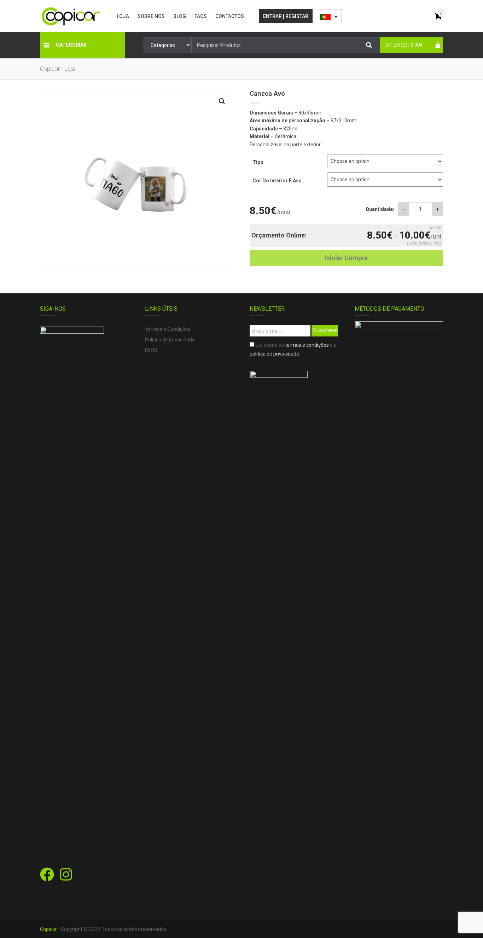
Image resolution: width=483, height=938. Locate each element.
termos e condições (307, 345)
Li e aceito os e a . (293, 349)
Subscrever (325, 330)
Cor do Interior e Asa (277, 180)
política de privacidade (274, 354)
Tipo (257, 162)
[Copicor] (71, 16)
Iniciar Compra (346, 258)
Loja (123, 16)
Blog (179, 16)
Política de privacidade (170, 339)
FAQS (200, 16)
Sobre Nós (151, 16)
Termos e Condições (168, 329)
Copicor (48, 929)
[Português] (330, 16)
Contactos (229, 16)
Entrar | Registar (285, 16)
